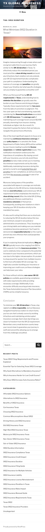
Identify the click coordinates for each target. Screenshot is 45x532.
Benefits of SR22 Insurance (13, 403)
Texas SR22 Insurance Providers (15, 507)
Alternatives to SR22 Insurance (15, 398)
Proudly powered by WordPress (14, 527)
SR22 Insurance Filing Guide (14, 466)
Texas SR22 (7, 502)
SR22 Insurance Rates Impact (14, 489)
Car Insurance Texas (11, 407)
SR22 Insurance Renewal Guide (15, 493)
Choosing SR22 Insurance (13, 412)
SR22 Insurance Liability (12, 475)
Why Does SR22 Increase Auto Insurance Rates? (22, 380)
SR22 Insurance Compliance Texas (16, 452)
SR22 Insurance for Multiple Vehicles (17, 471)
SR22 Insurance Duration (12, 462)
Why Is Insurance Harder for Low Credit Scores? (21, 375)
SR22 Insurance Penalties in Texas (16, 484)
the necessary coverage (19, 175)
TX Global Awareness (22, 3)
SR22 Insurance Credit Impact (14, 457)
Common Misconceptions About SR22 (18, 416)
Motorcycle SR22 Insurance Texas (16, 434)
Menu (24, 12)
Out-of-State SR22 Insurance (14, 444)
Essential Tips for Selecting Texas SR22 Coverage (22, 366)
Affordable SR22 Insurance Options (16, 394)
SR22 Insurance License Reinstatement (18, 480)
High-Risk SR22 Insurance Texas (15, 430)
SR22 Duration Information (13, 448)
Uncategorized (9, 511)
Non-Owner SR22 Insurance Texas (16, 439)
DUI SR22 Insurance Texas (13, 425)
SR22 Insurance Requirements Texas (17, 498)
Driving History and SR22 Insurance (16, 421)
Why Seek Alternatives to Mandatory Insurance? (22, 371)
